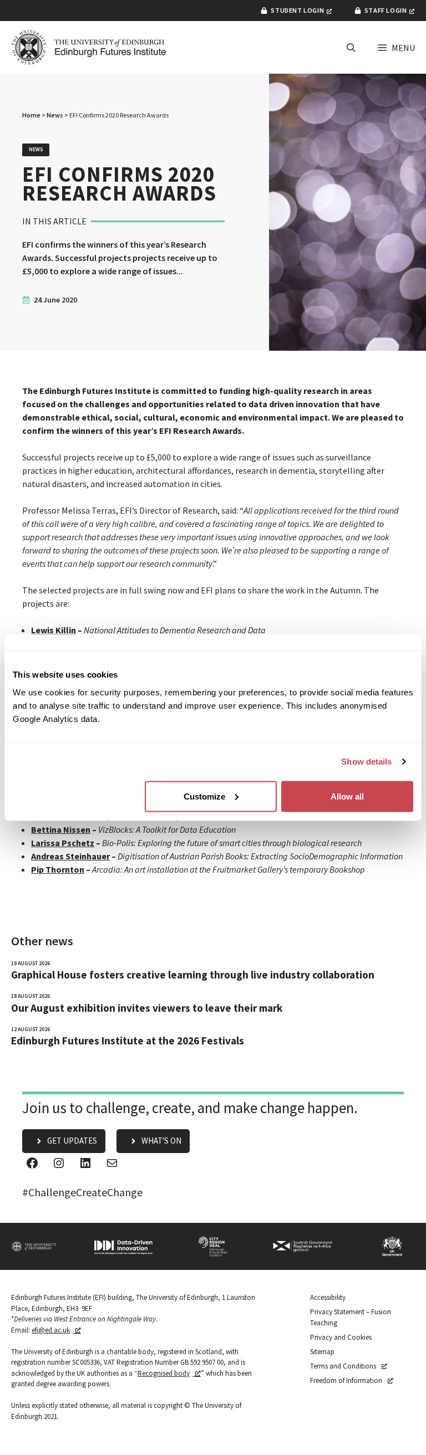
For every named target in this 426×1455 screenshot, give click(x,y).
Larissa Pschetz (62, 842)
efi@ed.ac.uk (51, 1330)
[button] (351, 48)
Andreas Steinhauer (70, 856)
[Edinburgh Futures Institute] (89, 47)
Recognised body (164, 1373)
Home (31, 115)
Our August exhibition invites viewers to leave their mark (146, 1008)
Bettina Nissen (60, 829)
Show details (366, 761)
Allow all (347, 796)
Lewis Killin (53, 630)
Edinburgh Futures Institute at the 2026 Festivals (127, 1040)
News (55, 115)
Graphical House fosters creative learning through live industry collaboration (192, 975)
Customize (204, 796)
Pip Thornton (57, 869)
